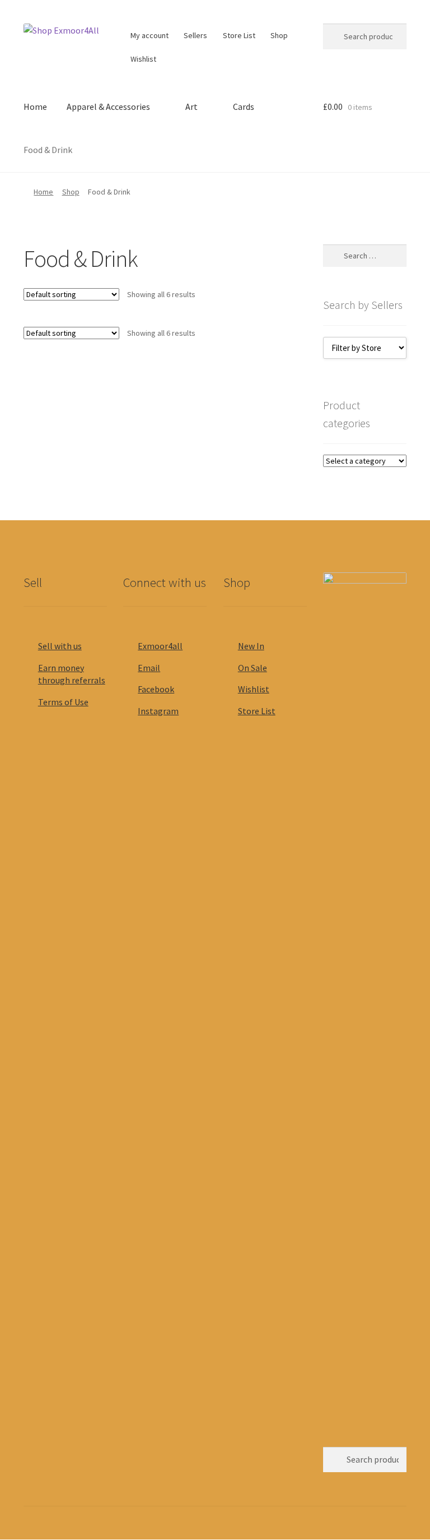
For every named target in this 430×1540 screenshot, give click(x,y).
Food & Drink (48, 149)
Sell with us (60, 645)
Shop (279, 35)
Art (191, 106)
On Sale (252, 667)
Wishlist (143, 59)
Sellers (195, 35)
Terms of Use (63, 701)
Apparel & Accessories (108, 106)
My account (149, 35)
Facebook (156, 689)
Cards (243, 106)
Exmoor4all (160, 645)
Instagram (158, 710)
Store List (239, 35)
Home (35, 106)
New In (251, 645)
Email (149, 667)
